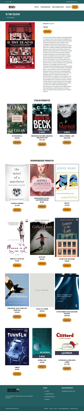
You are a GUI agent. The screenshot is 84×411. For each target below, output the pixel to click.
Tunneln (17, 367)
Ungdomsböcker (45, 7)
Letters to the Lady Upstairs (67, 259)
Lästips (36, 7)
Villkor (55, 408)
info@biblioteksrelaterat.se (71, 1)
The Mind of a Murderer (17, 203)
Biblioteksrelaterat (58, 7)
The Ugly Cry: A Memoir (42, 309)
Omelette (66, 203)
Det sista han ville (17, 136)
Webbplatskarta (74, 408)
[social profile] (11, 2)
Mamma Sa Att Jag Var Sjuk (17, 259)
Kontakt (51, 408)
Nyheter (68, 7)
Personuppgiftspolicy (63, 408)
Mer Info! (47, 31)
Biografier (51, 23)
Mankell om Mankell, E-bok (67, 136)
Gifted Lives (42, 257)
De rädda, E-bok (42, 360)
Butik (75, 7)
